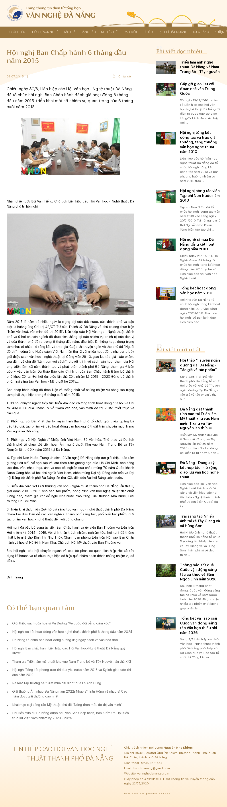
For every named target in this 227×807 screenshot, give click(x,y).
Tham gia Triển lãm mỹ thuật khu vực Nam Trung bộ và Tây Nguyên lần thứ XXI (71, 661)
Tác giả (69, 32)
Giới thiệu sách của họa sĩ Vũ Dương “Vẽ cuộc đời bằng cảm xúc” (61, 623)
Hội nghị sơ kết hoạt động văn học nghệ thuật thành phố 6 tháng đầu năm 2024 (72, 632)
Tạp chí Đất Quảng (173, 32)
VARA (166, 794)
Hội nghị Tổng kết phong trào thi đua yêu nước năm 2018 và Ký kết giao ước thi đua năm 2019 (71, 672)
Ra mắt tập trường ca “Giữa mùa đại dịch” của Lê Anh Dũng (56, 683)
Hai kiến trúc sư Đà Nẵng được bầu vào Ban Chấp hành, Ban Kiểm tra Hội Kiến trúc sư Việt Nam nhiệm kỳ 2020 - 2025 (70, 715)
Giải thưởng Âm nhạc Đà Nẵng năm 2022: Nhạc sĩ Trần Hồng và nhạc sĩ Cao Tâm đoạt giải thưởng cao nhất (69, 694)
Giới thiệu (17, 32)
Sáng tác (88, 32)
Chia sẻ (124, 76)
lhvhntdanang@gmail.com (152, 768)
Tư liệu (147, 32)
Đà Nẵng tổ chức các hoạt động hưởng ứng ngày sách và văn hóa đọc (65, 640)
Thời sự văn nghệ (44, 32)
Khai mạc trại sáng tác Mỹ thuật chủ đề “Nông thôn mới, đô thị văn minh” (67, 705)
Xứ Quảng (201, 32)
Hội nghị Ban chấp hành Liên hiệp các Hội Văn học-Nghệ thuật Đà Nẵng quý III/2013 (68, 651)
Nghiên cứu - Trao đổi (119, 32)
